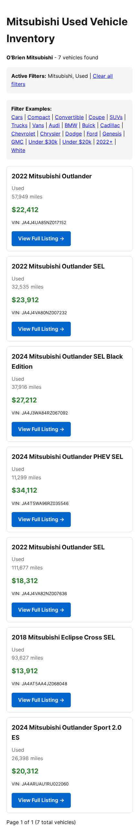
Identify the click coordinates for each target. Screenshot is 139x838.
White (18, 150)
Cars (17, 117)
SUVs (116, 117)
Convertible (69, 117)
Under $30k (43, 141)
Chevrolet (23, 133)
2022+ (104, 141)
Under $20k (76, 141)
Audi (54, 125)
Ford (92, 133)
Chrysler (50, 133)
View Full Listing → (41, 238)
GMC (17, 141)
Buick (88, 125)
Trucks (19, 125)
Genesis (112, 133)
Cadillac (110, 125)
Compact (38, 117)
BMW (71, 125)
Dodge (73, 133)
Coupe (97, 117)
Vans (38, 125)
